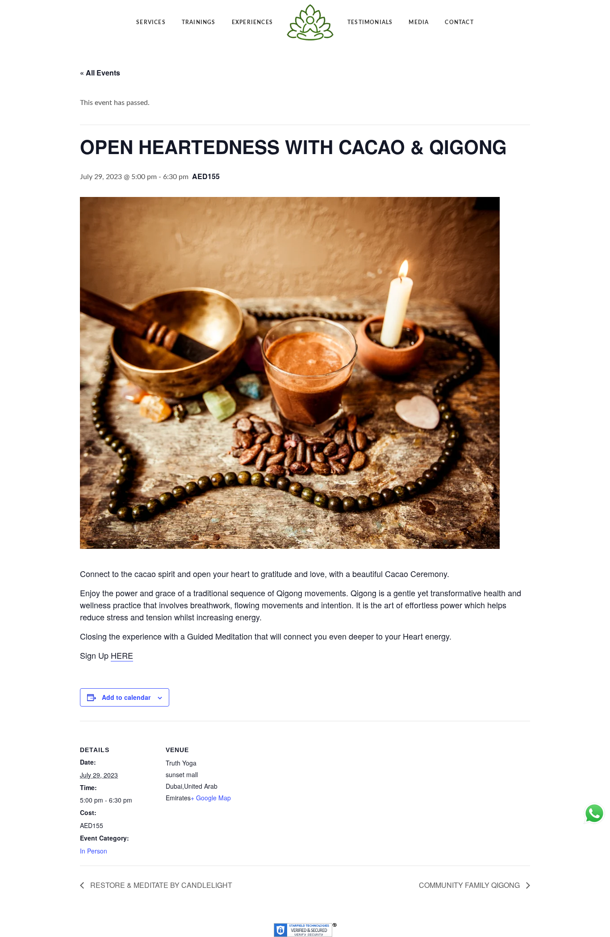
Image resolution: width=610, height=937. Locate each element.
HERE (122, 655)
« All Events (100, 72)
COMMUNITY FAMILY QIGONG (470, 885)
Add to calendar (126, 697)
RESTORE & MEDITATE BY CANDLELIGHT (160, 885)
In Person (93, 850)
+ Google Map (211, 797)
